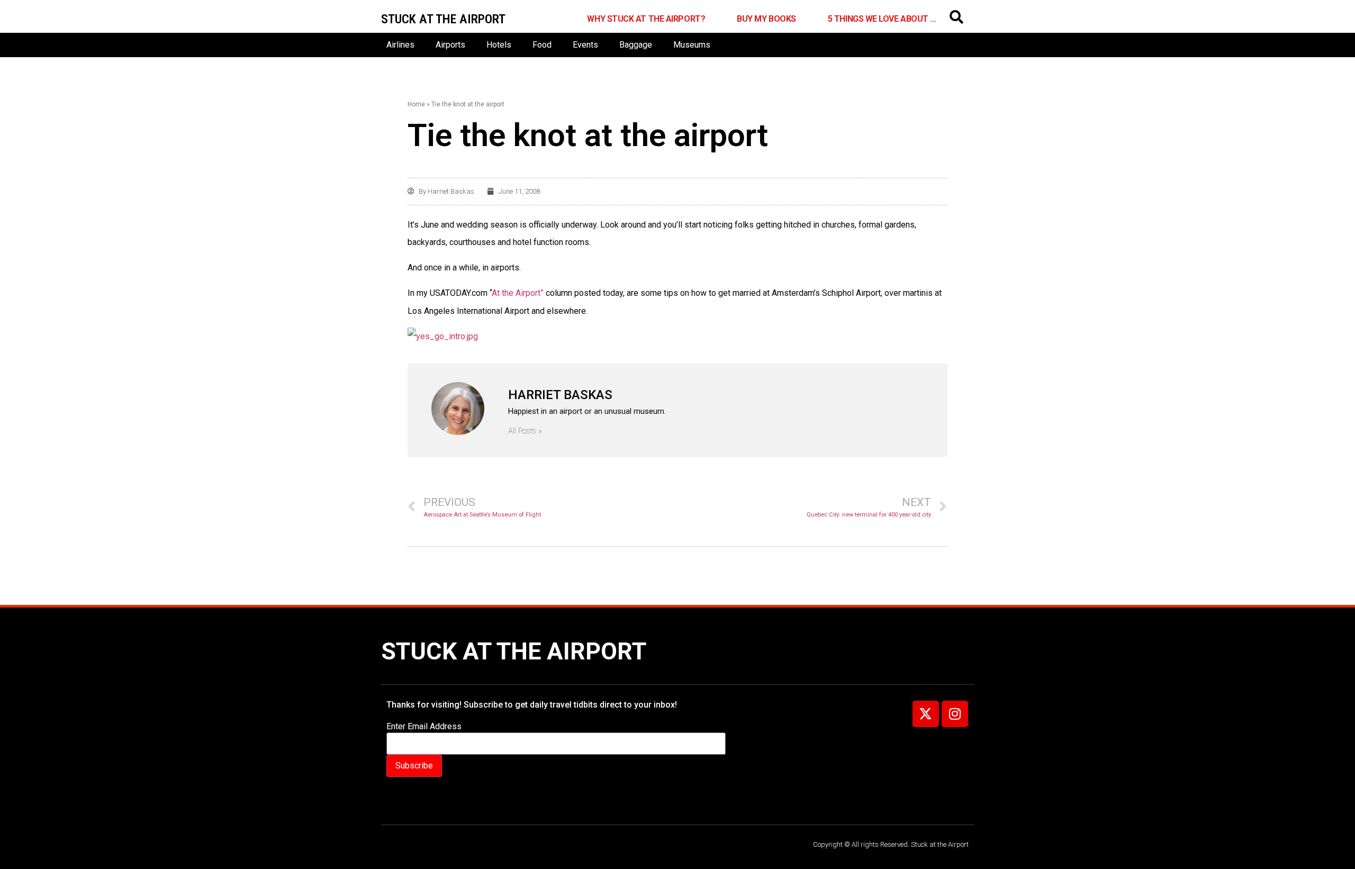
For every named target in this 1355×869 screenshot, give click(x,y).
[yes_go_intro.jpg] (443, 336)
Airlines (400, 45)
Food (542, 45)
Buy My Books (766, 19)
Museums (691, 45)
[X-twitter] (926, 714)
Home (416, 104)
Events (585, 45)
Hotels (498, 45)
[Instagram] (955, 714)
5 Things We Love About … (882, 19)
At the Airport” (518, 293)
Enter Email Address (424, 726)
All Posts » (525, 431)
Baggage (635, 45)
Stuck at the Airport (513, 651)
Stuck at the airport (443, 19)
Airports (450, 45)
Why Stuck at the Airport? (646, 19)
